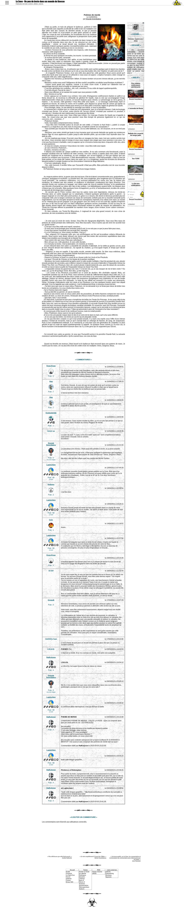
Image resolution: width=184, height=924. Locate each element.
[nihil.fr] (108, 872)
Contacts (69, 873)
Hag (51, 381)
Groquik (51, 600)
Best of (81, 880)
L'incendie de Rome (135, 108)
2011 (136, 41)
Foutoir (68, 880)
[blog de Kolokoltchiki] (51, 422)
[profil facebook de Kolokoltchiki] (53, 422)
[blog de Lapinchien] (47, 474)
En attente (82, 873)
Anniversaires (83, 885)
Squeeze (108, 877)
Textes (85, 870)
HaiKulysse (51, 657)
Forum (68, 877)
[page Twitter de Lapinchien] (55, 474)
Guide (68, 872)
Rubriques (82, 875)
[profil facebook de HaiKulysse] (52, 667)
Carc (51, 520)
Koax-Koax (51, 366)
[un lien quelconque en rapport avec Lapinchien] (50, 474)
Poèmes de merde (92, 15)
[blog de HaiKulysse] (50, 667)
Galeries (69, 878)
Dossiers (82, 877)
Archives (82, 884)
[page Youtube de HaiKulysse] (55, 667)
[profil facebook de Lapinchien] (52, 474)
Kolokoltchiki (51, 413)
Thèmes (131, 39)
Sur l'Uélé (135, 158)
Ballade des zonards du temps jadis (135, 134)
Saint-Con (139, 39)
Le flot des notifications (135, 184)
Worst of (82, 882)
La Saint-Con (70, 875)
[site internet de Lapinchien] (45, 474)
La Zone (40, 1)
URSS (94, 873)
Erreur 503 (69, 882)
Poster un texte (84, 872)
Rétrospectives (84, 887)
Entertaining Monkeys (110, 874)
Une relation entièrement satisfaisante (135, 85)
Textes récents (97, 872)
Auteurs (81, 889)
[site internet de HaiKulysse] (47, 667)
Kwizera (51, 484)
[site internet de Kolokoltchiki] (48, 422)
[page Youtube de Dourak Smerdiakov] (51, 455)
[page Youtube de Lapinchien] (57, 474)
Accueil (72, 870)
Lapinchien (51, 465)
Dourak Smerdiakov (93, 19)
